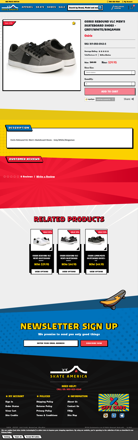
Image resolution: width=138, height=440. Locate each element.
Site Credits (11, 415)
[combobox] (85, 7)
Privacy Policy (44, 410)
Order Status (12, 406)
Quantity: (88, 79)
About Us (72, 401)
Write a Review (45, 176)
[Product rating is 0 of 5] (104, 51)
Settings (7, 437)
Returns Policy (44, 406)
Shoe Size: (89, 67)
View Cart (10, 410)
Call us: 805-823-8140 (69, 389)
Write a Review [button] (105, 55)
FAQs (70, 410)
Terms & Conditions (46, 415)
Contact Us (73, 406)
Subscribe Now (94, 343)
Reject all (18, 437)
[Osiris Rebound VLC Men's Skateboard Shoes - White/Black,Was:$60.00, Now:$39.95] (41, 240)
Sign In (9, 401)
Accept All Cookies (33, 437)
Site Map (72, 415)
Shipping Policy (44, 401)
